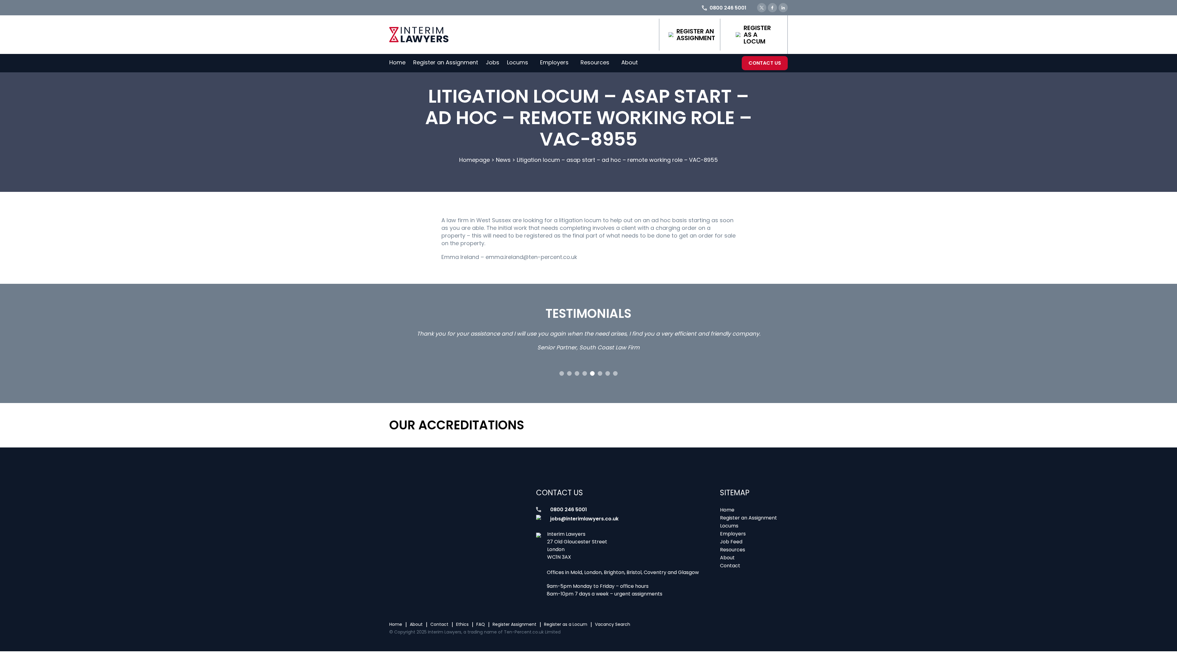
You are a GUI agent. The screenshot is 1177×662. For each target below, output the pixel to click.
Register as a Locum (757, 35)
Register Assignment (514, 624)
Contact (730, 565)
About (629, 62)
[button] (562, 373)
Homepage (474, 160)
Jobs (492, 62)
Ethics (462, 624)
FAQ (480, 624)
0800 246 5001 (568, 509)
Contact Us (764, 63)
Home (397, 62)
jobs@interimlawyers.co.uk (584, 518)
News (503, 160)
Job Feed (731, 541)
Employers (554, 62)
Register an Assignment (695, 34)
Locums (517, 62)
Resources (595, 62)
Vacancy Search (612, 624)
